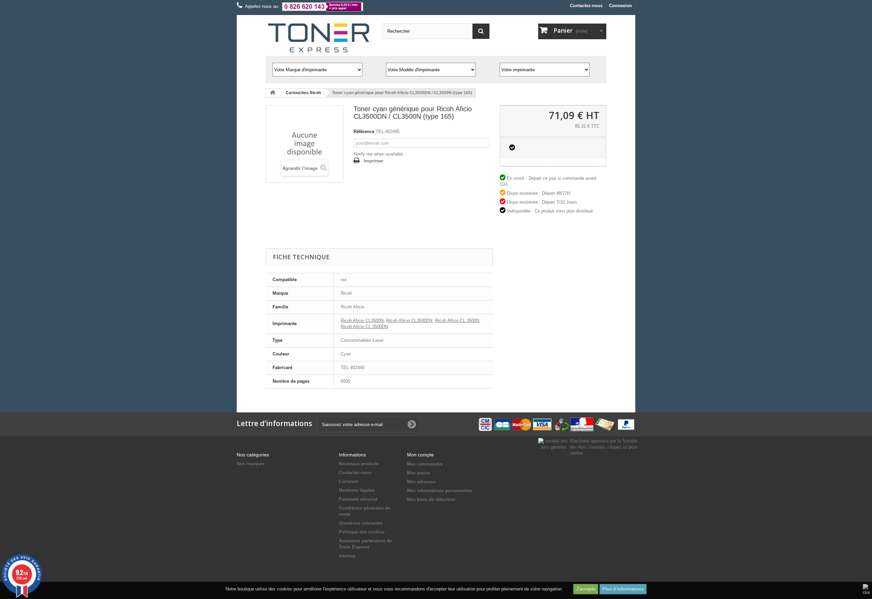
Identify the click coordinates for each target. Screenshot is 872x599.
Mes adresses (421, 481)
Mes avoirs (418, 473)
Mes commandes (425, 464)
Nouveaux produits (359, 463)
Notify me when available (378, 154)
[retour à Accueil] (272, 93)
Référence (364, 131)
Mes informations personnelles (439, 490)
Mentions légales (357, 490)
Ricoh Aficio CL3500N (362, 320)
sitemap (347, 555)
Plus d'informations (623, 588)
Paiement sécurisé (358, 499)
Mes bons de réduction (431, 499)
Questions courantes (361, 523)
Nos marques (251, 463)
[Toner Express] (319, 38)
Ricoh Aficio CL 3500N (457, 320)
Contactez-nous (586, 5)
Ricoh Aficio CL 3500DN (364, 326)
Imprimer (373, 160)
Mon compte (420, 454)
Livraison (349, 481)
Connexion (620, 5)
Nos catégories (253, 454)
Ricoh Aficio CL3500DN (409, 320)
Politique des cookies (362, 532)
